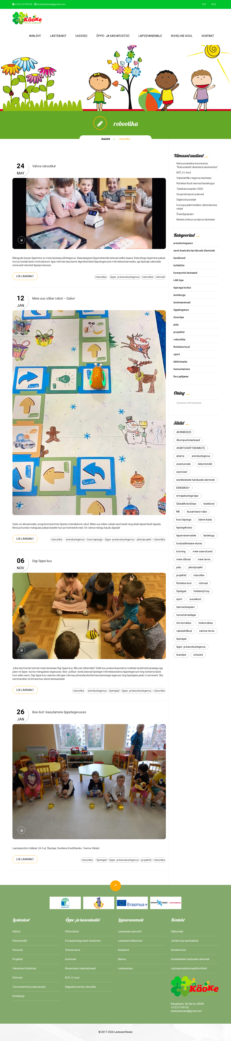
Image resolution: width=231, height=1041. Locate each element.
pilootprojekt (144, 539)
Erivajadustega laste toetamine (83, 940)
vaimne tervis (206, 630)
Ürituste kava (72, 949)
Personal (17, 949)
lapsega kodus (182, 287)
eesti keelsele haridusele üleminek (194, 250)
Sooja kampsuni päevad (190, 194)
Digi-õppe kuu (42, 561)
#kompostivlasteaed (188, 440)
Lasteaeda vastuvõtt (129, 931)
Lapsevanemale (150, 36)
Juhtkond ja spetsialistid (184, 940)
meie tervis (204, 559)
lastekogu (179, 295)
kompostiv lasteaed (185, 272)
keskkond (179, 258)
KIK (178, 511)
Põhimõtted (72, 931)
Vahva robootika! (44, 166)
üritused (198, 654)
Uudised (81, 36)
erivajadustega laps (187, 495)
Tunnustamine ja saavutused (28, 986)
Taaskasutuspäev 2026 (189, 188)
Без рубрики (180, 376)
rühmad (160, 277)
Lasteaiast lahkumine (130, 940)
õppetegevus (181, 309)
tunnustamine (181, 369)
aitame (180, 456)
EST (204, 4)
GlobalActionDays (186, 503)
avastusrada (183, 464)
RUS (214, 4)
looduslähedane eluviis (189, 543)
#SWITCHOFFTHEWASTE (190, 448)
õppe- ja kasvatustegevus (125, 277)
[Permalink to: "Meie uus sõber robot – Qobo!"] (89, 412)
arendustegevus (75, 539)
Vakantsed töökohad (24, 968)
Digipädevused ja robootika (80, 986)
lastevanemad (181, 302)
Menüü (122, 959)
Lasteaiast (58, 36)
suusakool (195, 599)
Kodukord (123, 949)
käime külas (205, 519)
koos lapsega (94, 539)
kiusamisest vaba (197, 511)
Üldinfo (16, 931)
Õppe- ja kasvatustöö (112, 36)
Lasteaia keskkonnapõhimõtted (189, 968)
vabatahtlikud (184, 630)
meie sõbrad (183, 559)
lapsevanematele (186, 535)
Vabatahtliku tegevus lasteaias (194, 178)
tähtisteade (180, 361)
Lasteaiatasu (125, 968)
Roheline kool (182, 36)
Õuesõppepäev (185, 214)
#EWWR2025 (183, 432)
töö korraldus (183, 622)
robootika (100, 277)
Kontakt (208, 36)
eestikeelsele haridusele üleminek (195, 479)
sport (176, 354)
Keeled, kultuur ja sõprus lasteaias (195, 219)
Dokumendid (19, 940)
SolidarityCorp (201, 591)
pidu (176, 324)
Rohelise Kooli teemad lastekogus (195, 183)
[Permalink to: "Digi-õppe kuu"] (89, 615)
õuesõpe (178, 317)
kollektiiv (178, 265)
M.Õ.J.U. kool (183, 172)
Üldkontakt (177, 931)
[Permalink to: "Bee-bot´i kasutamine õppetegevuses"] (89, 781)
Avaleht (35, 36)
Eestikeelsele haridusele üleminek (190, 959)
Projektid (17, 959)
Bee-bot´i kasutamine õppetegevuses (59, 712)
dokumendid (205, 464)
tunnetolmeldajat (186, 615)
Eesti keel (70, 959)
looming (181, 551)
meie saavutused (202, 551)
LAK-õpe (178, 280)
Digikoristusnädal (186, 199)
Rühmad (17, 977)
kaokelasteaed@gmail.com (51, 4)
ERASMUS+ (183, 487)
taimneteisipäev (185, 607)
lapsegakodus (184, 527)
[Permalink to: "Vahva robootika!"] (89, 213)
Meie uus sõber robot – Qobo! (53, 298)
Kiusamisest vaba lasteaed (80, 968)
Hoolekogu (18, 996)
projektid (146, 860)
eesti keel (181, 471)
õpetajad (114, 690)
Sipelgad (181, 591)
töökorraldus (206, 622)
